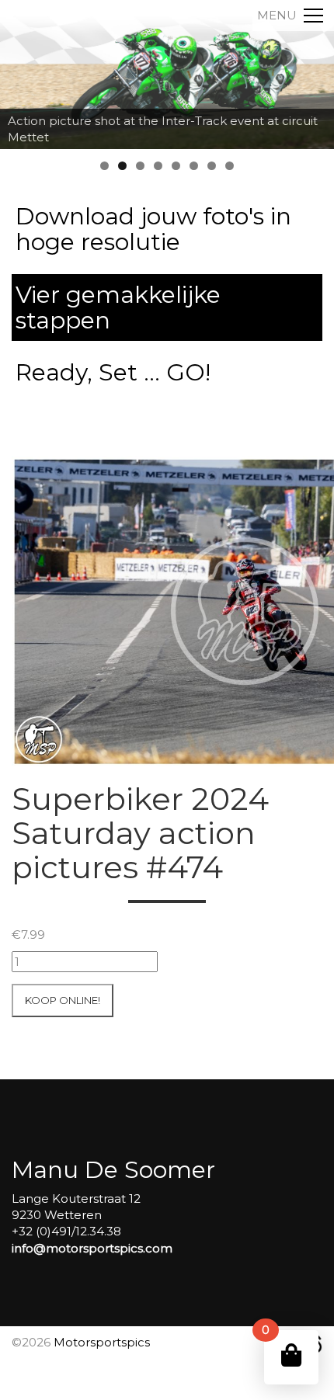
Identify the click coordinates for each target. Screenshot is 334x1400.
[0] (291, 1355)
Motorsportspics (102, 1342)
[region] (167, 74)
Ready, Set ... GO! (113, 372)
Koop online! (62, 1000)
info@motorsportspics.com (92, 1248)
